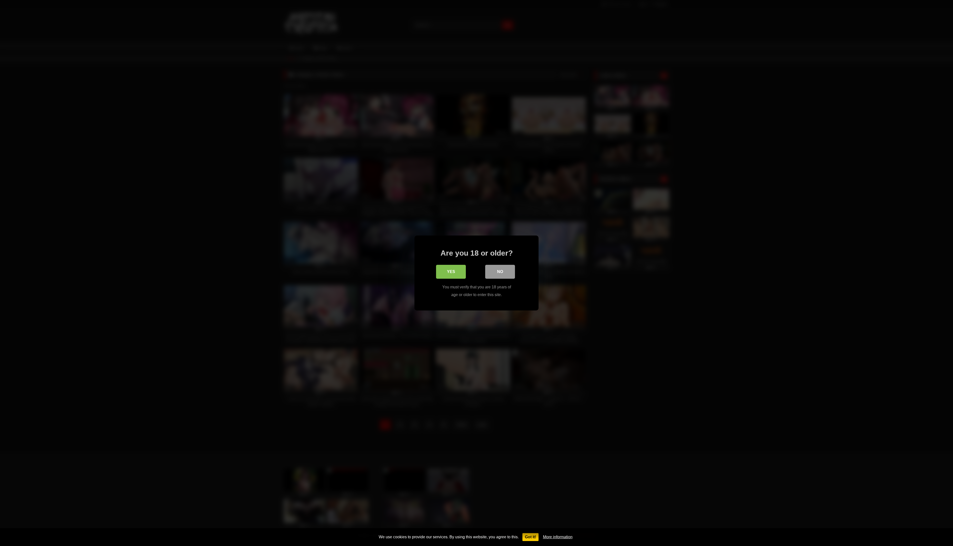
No (500, 272)
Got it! (530, 537)
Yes (451, 272)
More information (558, 537)
